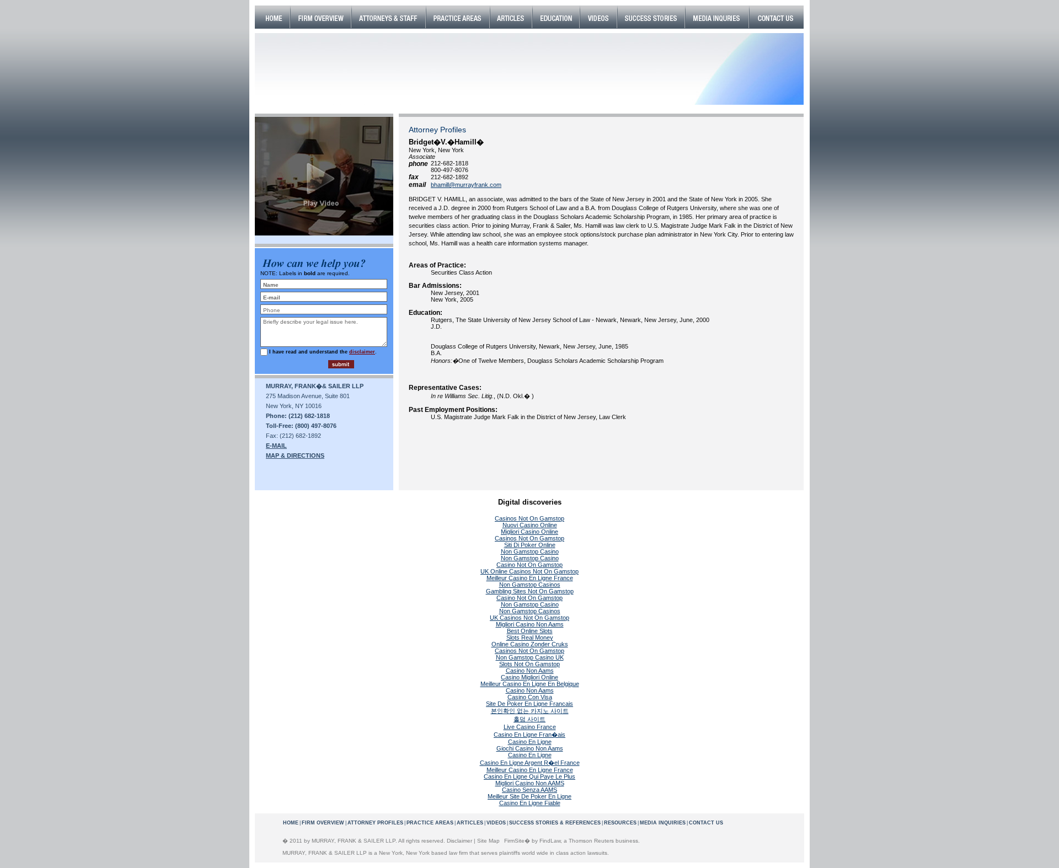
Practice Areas (430, 823)
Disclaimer (459, 841)
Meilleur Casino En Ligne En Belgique (529, 684)
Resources (620, 823)
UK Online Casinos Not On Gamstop (529, 571)
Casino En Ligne (530, 741)
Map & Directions (295, 455)
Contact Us (706, 823)
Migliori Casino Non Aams (530, 624)
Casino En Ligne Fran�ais (529, 734)
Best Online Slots (530, 631)
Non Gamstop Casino (530, 551)
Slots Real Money (529, 637)
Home (290, 823)
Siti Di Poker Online (529, 545)
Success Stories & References (555, 823)
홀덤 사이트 (529, 719)
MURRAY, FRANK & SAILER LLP (353, 841)
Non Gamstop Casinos (529, 584)
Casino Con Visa (529, 697)
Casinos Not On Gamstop (529, 518)
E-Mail (276, 445)
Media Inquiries (663, 823)
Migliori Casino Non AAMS (529, 783)
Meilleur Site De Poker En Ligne (529, 796)
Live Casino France (530, 727)
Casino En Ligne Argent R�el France (530, 762)
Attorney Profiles (375, 823)
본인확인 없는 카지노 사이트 (530, 711)
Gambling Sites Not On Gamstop (530, 591)
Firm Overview (323, 823)
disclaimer (362, 352)
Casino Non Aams (530, 670)
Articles (470, 823)
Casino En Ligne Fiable (529, 803)
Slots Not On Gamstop (529, 664)
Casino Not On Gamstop (529, 564)
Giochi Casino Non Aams (529, 748)
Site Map (488, 841)
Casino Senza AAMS (529, 789)
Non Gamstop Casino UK (530, 657)
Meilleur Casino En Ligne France (529, 578)
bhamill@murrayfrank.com (466, 184)
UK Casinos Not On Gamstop (529, 617)
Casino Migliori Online (529, 677)
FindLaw (549, 841)
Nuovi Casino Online (529, 525)
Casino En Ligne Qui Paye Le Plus (529, 776)
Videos (496, 823)
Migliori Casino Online (529, 531)
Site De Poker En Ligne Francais (529, 703)
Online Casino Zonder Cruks (529, 644)
